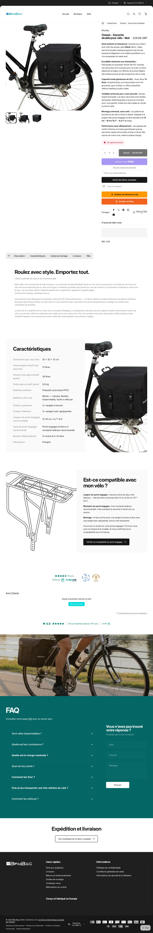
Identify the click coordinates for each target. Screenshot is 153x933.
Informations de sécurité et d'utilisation (114, 875)
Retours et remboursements (58, 875)
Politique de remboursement (15, 925)
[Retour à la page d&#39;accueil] (103, 23)
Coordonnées (10, 929)
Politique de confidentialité (108, 868)
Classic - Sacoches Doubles (132, 23)
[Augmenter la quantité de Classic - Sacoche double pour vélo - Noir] (114, 152)
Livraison (50, 871)
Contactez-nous (53, 883)
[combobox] (115, 3)
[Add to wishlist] (104, 186)
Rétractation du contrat (56, 887)
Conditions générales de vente (110, 871)
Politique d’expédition (23, 929)
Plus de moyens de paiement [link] (124, 167)
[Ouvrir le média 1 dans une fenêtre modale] (50, 66)
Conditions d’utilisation (52, 925)
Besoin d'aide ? (141, 212)
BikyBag (105, 30)
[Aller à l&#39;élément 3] (36, 117)
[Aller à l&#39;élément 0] (11, 117)
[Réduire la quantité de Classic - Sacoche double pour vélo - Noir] (104, 152)
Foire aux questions (54, 868)
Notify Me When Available (124, 180)
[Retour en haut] (8, 255)
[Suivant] (88, 70)
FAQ (30, 718)
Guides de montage (54, 879)
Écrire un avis (77, 604)
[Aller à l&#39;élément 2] (24, 117)
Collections (112, 23)
